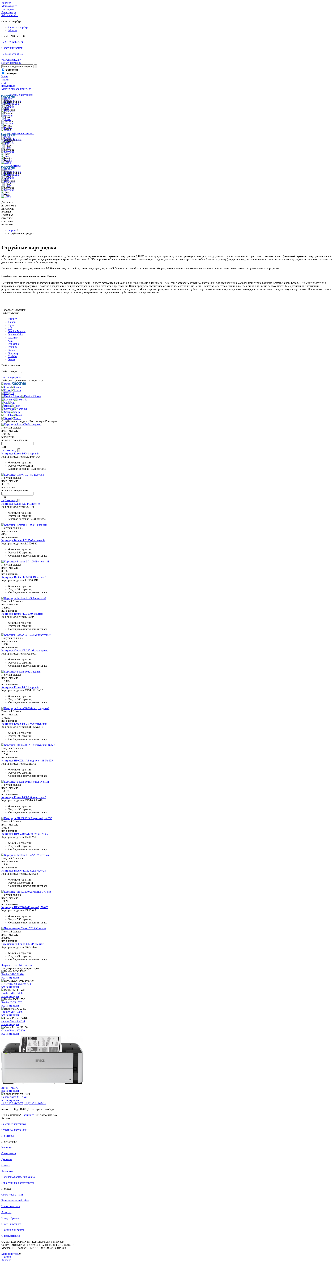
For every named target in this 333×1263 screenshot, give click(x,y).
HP (10, 328)
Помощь (6, 1256)
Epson (11, 325)
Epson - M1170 (9, 1087)
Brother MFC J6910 (12, 974)
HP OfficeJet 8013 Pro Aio (16, 983)
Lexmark (13, 337)
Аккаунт (6, 1212)
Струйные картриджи (21, 133)
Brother (12, 318)
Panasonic (13, 343)
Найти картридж (11, 377)
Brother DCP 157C (12, 1002)
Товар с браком (10, 1218)
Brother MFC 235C (12, 1011)
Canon (12, 322)
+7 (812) (12, 1103)
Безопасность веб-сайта (15, 1200)
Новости (6, 1147)
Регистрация (8, 12)
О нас (4, 1235)
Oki (10, 340)
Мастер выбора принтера (16, 88)
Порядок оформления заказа (18, 1176)
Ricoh (11, 350)
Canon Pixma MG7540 (14, 1096)
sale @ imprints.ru (11, 62)
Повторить (7, 9)
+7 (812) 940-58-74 (12, 41)
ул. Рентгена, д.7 (11, 59)
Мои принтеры (10, 1253)
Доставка (6, 1159)
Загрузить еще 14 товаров (16, 965)
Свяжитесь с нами (12, 1194)
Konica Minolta (16, 331)
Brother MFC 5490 (12, 993)
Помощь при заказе (12, 1229)
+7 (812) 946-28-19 (12, 53)
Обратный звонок (12, 47)
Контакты (7, 1171)
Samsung (13, 353)
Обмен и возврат (11, 1224)
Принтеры (7, 1135)
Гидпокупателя (8, 84)
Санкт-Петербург (18, 27)
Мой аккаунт (9, 5)
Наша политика (10, 1206)
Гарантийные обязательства (17, 1182)
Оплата (5, 1165)
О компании (8, 1153)
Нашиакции (5, 78)
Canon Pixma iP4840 (13, 1021)
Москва (12, 30)
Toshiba (12, 356)
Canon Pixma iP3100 (13, 1030)
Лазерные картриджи (20, 94)
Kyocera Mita (15, 334)
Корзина (6, 2)
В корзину (11, 450)
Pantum (12, 346)
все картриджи (10, 977)
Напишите (28, 1114)
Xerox (11, 359)
